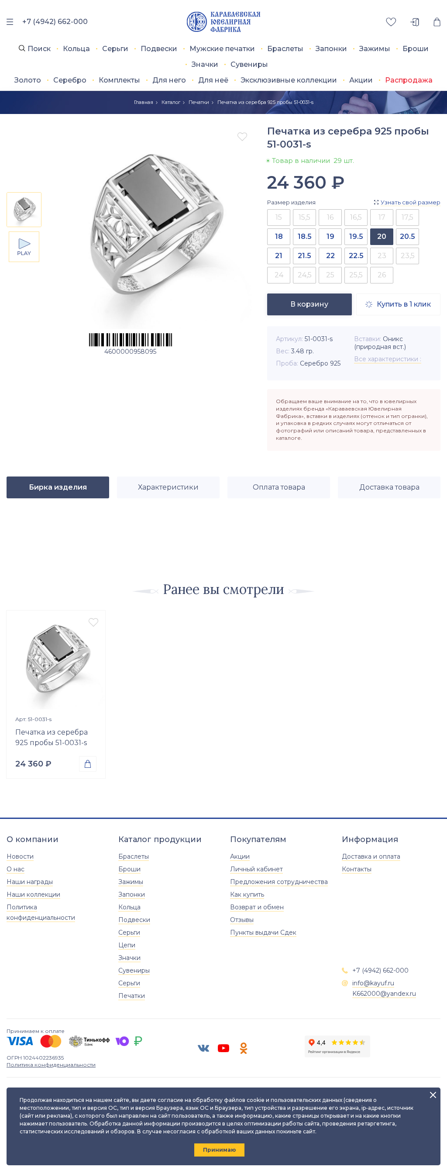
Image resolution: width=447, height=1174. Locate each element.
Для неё (213, 80)
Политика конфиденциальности (51, 1064)
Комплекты (119, 80)
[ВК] (203, 1048)
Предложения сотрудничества (279, 882)
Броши (415, 49)
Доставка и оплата (371, 856)
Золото (27, 80)
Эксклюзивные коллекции (289, 80)
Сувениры (249, 64)
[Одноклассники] (243, 1048)
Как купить (247, 894)
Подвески (159, 49)
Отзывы (242, 920)
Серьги (115, 49)
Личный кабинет (256, 869)
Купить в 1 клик (398, 304)
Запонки (331, 49)
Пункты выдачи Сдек (263, 932)
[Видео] (24, 246)
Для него (169, 80)
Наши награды (30, 882)
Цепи (126, 945)
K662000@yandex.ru (384, 994)
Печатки (199, 102)
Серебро (69, 80)
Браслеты (285, 49)
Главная (143, 102)
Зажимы (374, 49)
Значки (205, 64)
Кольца (76, 49)
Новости (20, 856)
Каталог (171, 102)
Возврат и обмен (257, 907)
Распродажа (409, 80)
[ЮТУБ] (223, 1048)
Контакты (356, 869)
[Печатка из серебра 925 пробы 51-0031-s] (56, 660)
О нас (15, 869)
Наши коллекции (33, 894)
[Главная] (224, 22)
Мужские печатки (222, 49)
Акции (361, 80)
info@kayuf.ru (373, 983)
